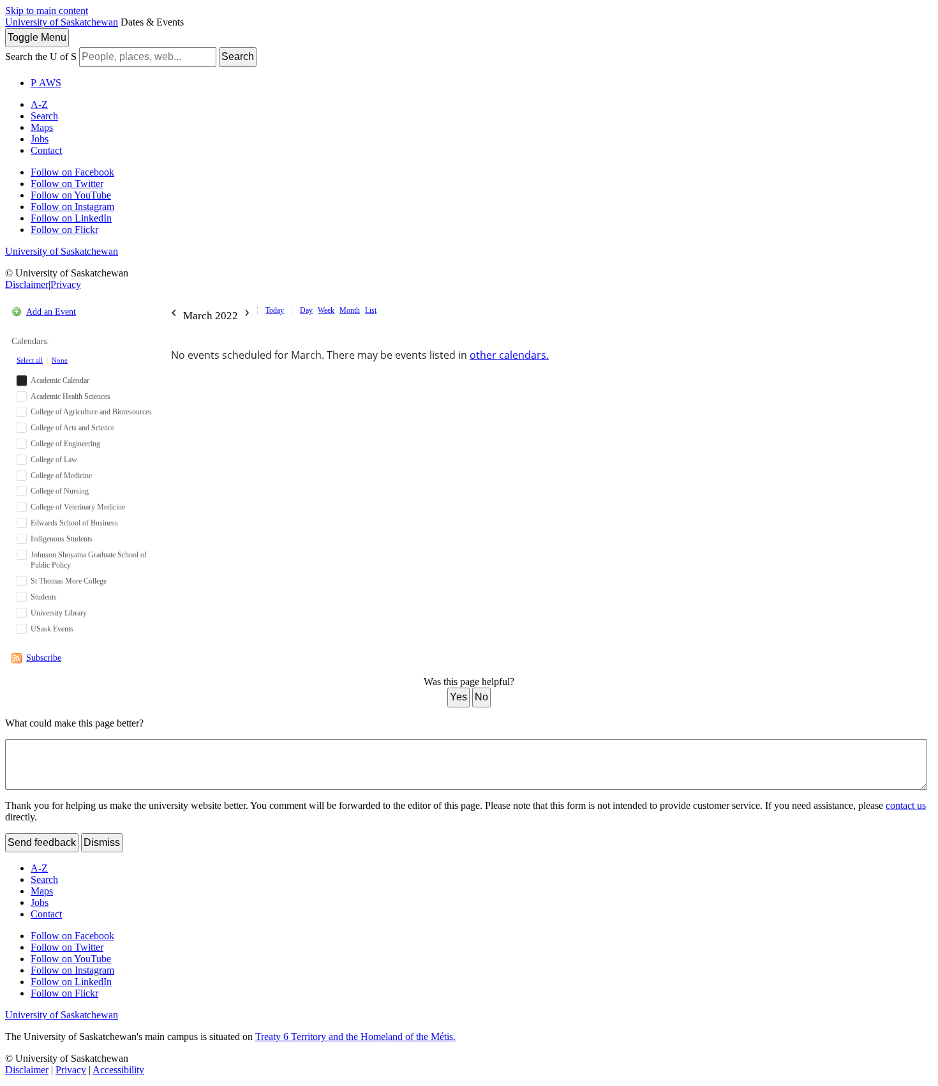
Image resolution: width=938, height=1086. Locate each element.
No (481, 696)
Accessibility (118, 1069)
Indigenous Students (62, 538)
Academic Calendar (60, 380)
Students (44, 596)
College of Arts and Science (72, 427)
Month (349, 310)
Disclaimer (26, 284)
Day (306, 310)
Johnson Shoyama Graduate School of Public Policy (89, 560)
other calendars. (509, 355)
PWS (46, 82)
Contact (46, 150)
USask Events (52, 628)
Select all (30, 360)
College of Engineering (65, 443)
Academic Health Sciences (70, 396)
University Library (59, 612)
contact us (906, 805)
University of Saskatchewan (61, 22)
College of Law (54, 459)
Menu (37, 37)
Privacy (65, 284)
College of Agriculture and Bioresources (91, 411)
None (60, 360)
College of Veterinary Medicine (78, 506)
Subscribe (43, 658)
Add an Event (51, 312)
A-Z (39, 104)
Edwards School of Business (74, 522)
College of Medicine (61, 475)
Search (237, 56)
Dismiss (102, 842)
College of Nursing (60, 490)
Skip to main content (46, 10)
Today (274, 310)
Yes (458, 696)
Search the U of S (41, 56)
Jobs (39, 138)
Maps (42, 127)
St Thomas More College (69, 581)
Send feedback (42, 842)
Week (326, 310)
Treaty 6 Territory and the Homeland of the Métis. (355, 1036)
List (370, 310)
